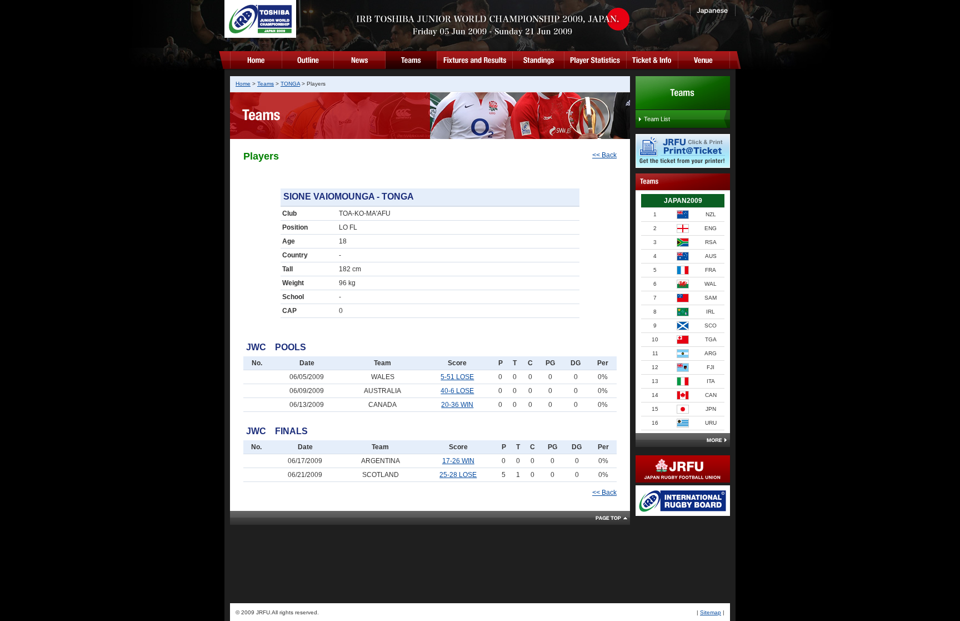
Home (243, 84)
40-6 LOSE (457, 391)
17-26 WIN (458, 461)
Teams (265, 84)
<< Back (604, 155)
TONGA (290, 84)
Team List (657, 119)
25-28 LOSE (458, 475)
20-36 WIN (457, 405)
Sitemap (710, 612)
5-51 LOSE (457, 377)
